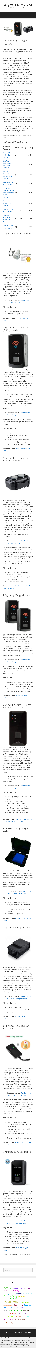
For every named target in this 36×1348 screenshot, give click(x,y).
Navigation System (21, 1291)
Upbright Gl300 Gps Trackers (7, 155)
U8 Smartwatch (8, 1291)
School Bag (8, 1322)
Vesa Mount (18, 1288)
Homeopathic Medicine (10, 1299)
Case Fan (27, 1305)
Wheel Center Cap (11, 1307)
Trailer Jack (17, 1316)
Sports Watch (27, 1294)
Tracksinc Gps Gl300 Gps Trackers (8, 203)
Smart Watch (19, 1305)
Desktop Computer (8, 1305)
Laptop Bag (23, 1313)
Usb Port (24, 1307)
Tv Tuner (7, 1288)
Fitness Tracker (11, 1301)
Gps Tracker (27, 1316)
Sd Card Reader (22, 1296)
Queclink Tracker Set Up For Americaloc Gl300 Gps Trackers (8, 192)
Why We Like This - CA (18, 5)
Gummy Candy (10, 1296)
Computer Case (14, 1310)
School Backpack (25, 1302)
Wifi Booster (8, 1319)
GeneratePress (18, 1334)
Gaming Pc (20, 1293)
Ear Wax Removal (23, 1299)
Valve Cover (8, 1316)
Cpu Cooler (13, 1314)
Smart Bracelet (28, 1288)
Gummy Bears (20, 1319)
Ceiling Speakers (10, 1293)
